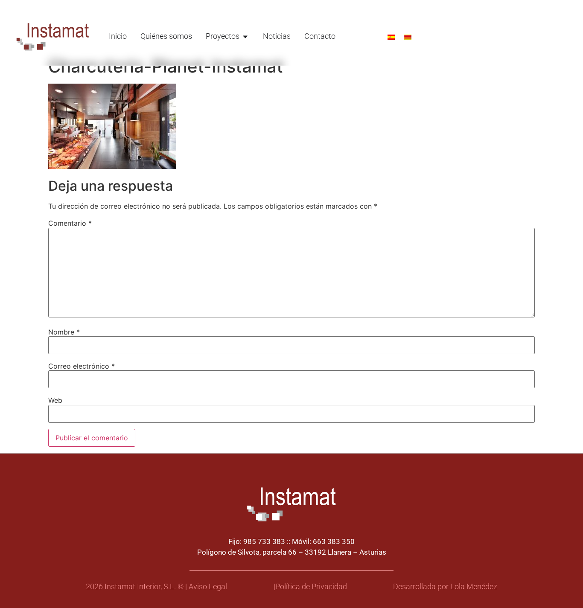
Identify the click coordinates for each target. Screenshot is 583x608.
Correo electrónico (81, 366)
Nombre (64, 332)
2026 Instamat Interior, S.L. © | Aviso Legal (156, 586)
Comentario (70, 223)
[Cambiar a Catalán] (407, 36)
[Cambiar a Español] (391, 36)
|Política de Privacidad (310, 586)
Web (55, 400)
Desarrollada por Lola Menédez (445, 586)
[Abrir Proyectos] (245, 36)
